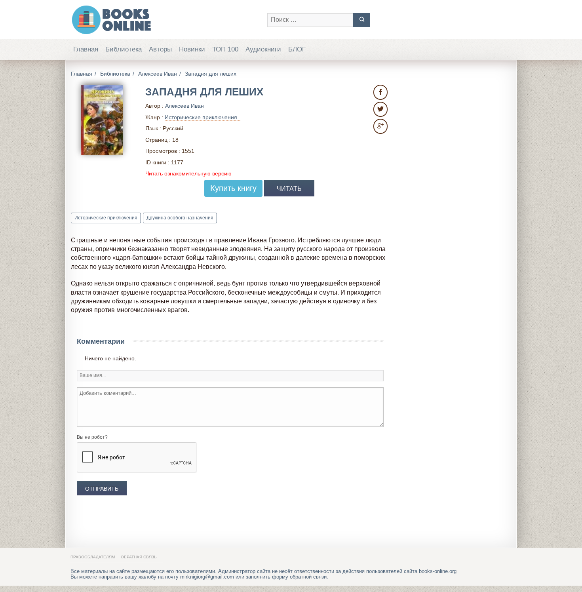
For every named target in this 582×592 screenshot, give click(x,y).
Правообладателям (92, 557)
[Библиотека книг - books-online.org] (164, 20)
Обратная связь (139, 557)
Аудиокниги (263, 49)
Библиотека (123, 49)
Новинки (192, 49)
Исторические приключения (105, 218)
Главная (85, 49)
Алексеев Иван (184, 106)
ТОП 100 (225, 49)
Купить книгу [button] (233, 188)
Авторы (160, 49)
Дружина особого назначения (179, 218)
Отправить (101, 488)
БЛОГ (297, 49)
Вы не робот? (92, 437)
